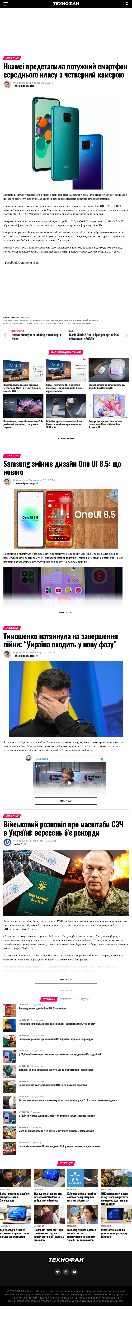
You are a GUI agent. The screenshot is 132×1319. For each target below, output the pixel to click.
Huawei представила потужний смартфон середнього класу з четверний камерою (52, 420)
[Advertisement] (66, 33)
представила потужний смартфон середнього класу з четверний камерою (48, 423)
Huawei (26, 418)
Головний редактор (24, 86)
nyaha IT (18, 944)
